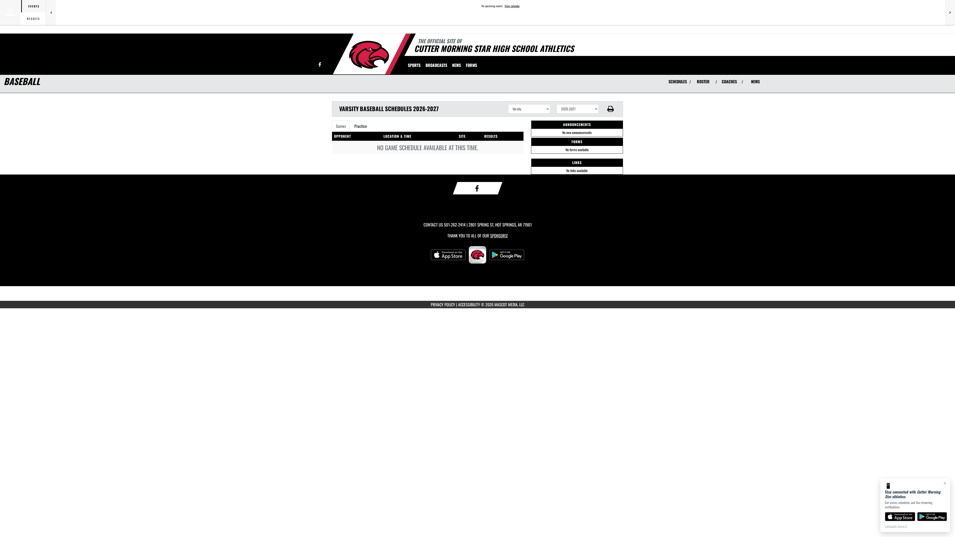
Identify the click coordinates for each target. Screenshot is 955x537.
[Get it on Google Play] (932, 516)
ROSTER (703, 81)
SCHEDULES (677, 81)
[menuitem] (436, 65)
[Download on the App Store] (900, 516)
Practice (360, 126)
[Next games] (950, 12)
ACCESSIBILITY (469, 305)
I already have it (896, 526)
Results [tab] (33, 19)
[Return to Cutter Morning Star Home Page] (369, 54)
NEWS (755, 81)
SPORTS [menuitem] (414, 65)
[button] (610, 108)
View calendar (512, 6)
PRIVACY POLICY (443, 305)
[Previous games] (51, 12)
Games (341, 126)
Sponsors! (499, 235)
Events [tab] (34, 6)
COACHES (729, 81)
